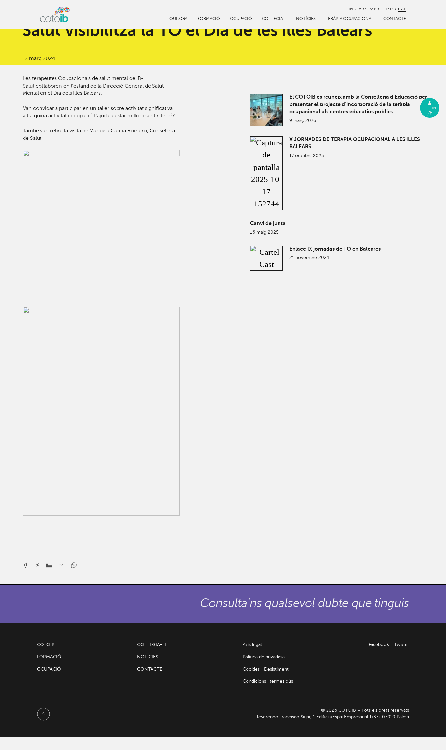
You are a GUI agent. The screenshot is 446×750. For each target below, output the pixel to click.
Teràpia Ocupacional (350, 19)
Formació (209, 19)
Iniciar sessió (364, 9)
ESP (389, 9)
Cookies (251, 669)
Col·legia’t (274, 19)
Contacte (394, 19)
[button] (27, 567)
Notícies (306, 19)
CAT (402, 9)
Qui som (178, 19)
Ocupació (241, 19)
